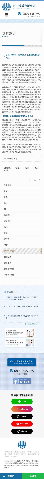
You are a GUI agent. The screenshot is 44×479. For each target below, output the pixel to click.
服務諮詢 (16, 454)
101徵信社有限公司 (18, 7)
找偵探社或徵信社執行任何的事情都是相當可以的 (22, 317)
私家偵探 (7, 168)
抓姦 (6, 227)
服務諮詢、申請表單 (22, 362)
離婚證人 (7, 239)
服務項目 (16, 452)
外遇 (6, 197)
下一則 (39, 180)
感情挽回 (7, 221)
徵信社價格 (14, 456)
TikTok (24, 431)
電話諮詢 (11, 476)
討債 (6, 233)
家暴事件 (7, 263)
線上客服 (33, 476)
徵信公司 (11, 145)
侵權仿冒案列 (9, 275)
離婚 (6, 203)
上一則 (30, 180)
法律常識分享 (30, 452)
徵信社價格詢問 (32, 454)
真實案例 (22, 452)
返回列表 (35, 180)
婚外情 (28, 102)
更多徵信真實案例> (33, 324)
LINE (24, 402)
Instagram (24, 409)
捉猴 (27, 168)
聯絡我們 (23, 454)
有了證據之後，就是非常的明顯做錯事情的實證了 (22, 308)
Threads (24, 416)
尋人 (6, 209)
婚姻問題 (7, 257)
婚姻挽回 (7, 215)
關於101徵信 (8, 452)
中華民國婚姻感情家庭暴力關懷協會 (19, 333)
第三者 (6, 170)
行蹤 (17, 168)
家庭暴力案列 (9, 269)
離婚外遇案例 (9, 251)
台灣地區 (7, 185)
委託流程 (9, 454)
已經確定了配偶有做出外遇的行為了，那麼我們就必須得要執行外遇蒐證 (22, 298)
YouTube (24, 424)
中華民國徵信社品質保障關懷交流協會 (19, 343)
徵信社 (6, 191)
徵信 (6, 245)
